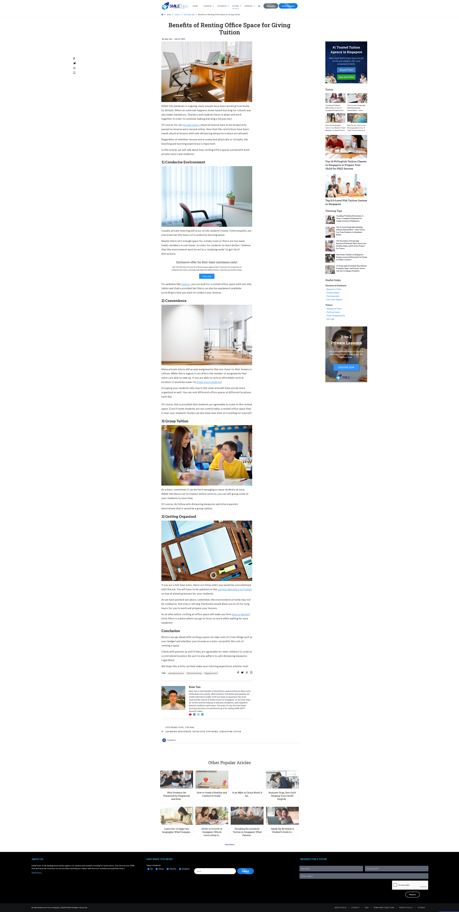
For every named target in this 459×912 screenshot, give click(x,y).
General (249, 6)
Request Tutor (346, 70)
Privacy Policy (406, 908)
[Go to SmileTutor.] (162, 14)
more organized (240, 614)
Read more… (37, 872)
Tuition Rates (333, 292)
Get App (330, 319)
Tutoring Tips (175, 727)
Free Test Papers (334, 299)
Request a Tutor (334, 289)
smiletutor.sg (215, 708)
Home (195, 6)
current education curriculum (235, 589)
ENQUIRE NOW (346, 367)
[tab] (169, 740)
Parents (208, 6)
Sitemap (421, 908)
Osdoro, (186, 283)
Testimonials (333, 296)
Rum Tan (168, 39)
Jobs (366, 908)
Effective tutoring (194, 673)
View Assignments (336, 315)
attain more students (208, 381)
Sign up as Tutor (346, 77)
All (151, 869)
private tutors (191, 124)
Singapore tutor (211, 673)
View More (229, 844)
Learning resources (176, 673)
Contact (355, 908)
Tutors (235, 6)
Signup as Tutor (334, 308)
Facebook (171, 740)
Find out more (333, 312)
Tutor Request (288, 6)
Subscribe (270, 6)
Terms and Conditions (383, 908)
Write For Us (340, 908)
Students (222, 6)
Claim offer (206, 276)
